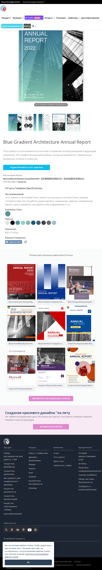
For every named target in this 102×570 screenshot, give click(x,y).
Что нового (59, 457)
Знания (32, 476)
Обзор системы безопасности (19, 568)
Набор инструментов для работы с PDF (13, 456)
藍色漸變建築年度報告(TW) (51, 178)
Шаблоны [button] (73, 17)
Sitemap (33, 488)
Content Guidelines (87, 475)
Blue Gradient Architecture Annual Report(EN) (21, 178)
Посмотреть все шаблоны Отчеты (51, 398)
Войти (27, 26)
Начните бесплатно (51, 426)
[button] (18, 18)
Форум (32, 464)
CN (25, 181)
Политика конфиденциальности (59, 565)
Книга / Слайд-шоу (38, 453)
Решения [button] (60, 17)
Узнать (32, 468)
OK (28, 562)
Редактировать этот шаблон (26, 167)
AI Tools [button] (32, 17)
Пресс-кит (59, 461)
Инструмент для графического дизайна (12, 481)
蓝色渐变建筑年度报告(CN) (74, 178)
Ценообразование (90, 17)
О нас (56, 453)
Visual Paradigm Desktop (33, 2)
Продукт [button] (6, 17)
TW (22, 181)
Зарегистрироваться (12, 26)
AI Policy (82, 463)
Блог (31, 472)
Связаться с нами (62, 465)
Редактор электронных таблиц (10, 506)
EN (19, 181)
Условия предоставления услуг (86, 456)
